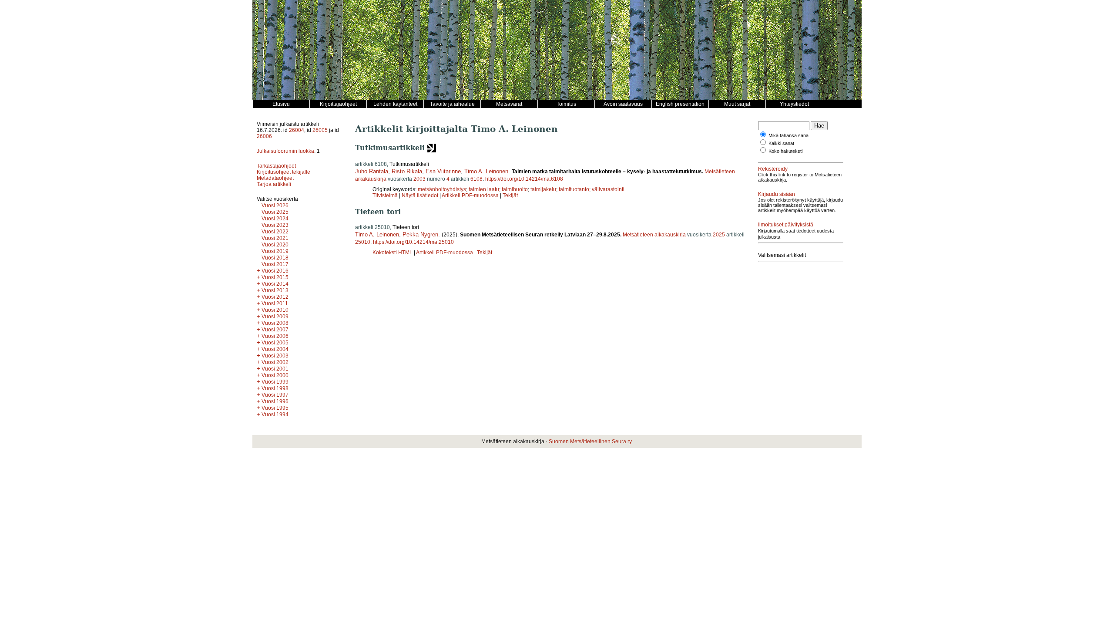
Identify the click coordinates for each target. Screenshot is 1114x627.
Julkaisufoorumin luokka (285, 151)
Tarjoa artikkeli (274, 184)
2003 (419, 179)
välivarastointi (608, 189)
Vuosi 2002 (275, 362)
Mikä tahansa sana (788, 135)
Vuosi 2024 (275, 219)
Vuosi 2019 (275, 251)
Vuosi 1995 (275, 408)
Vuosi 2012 (275, 297)
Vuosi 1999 (275, 382)
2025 (719, 235)
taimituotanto (574, 189)
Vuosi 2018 (275, 258)
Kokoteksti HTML (393, 252)
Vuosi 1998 (275, 388)
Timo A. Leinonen (486, 171)
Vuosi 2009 (275, 317)
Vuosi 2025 (275, 212)
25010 (362, 242)
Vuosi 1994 (275, 414)
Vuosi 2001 (275, 369)
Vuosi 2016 (275, 271)
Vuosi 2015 (275, 277)
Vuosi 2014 (275, 284)
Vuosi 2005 (275, 343)
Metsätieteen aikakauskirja (654, 235)
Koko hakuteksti (785, 151)
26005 (320, 130)
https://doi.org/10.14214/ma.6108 (524, 179)
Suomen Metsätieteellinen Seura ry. (591, 441)
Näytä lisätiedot (421, 195)
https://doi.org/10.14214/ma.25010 (413, 242)
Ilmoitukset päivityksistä (785, 225)
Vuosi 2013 (275, 290)
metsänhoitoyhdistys (442, 189)
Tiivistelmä (385, 195)
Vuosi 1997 (275, 395)
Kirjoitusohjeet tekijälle (283, 172)
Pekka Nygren (420, 234)
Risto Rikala (407, 171)
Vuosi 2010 (275, 310)
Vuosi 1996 (275, 401)
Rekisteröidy (773, 169)
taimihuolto (515, 189)
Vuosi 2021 (275, 238)
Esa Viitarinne (443, 171)
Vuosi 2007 (275, 330)
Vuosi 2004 (275, 349)
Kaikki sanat (781, 143)
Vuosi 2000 (275, 375)
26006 (264, 136)
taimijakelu (543, 189)
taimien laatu (484, 189)
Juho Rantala (371, 171)
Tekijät (510, 195)
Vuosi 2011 (275, 303)
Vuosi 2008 (275, 323)
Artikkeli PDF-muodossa (470, 195)
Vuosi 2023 (275, 225)
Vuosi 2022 (275, 232)
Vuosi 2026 (275, 205)
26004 (296, 130)
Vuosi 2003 (275, 356)
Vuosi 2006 (275, 336)
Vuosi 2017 (275, 264)
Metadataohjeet (275, 178)
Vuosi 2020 (275, 245)
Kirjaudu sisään (776, 194)
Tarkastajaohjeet (276, 166)
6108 (476, 179)
